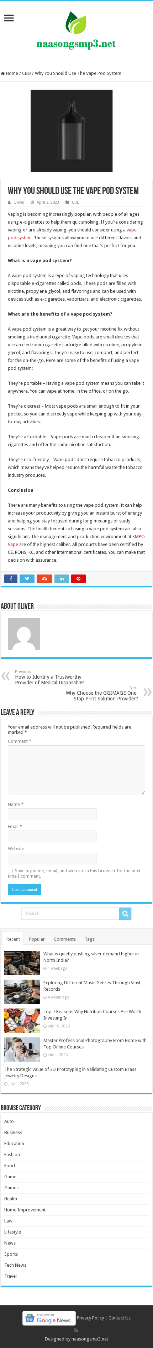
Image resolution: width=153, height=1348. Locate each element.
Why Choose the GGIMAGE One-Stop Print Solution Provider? (102, 693)
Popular (37, 939)
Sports (11, 1254)
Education (14, 1143)
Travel (10, 1276)
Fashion (12, 1154)
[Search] (125, 914)
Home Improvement (25, 1209)
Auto (9, 1121)
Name (15, 804)
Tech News (15, 1265)
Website (16, 848)
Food (9, 1165)
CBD (26, 73)
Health (10, 1198)
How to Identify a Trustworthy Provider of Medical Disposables (49, 677)
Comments (65, 939)
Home (11, 73)
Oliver (19, 202)
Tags (90, 939)
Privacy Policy (90, 1318)
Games (11, 1187)
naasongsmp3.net (90, 1339)
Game (10, 1176)
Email (15, 826)
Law (8, 1221)
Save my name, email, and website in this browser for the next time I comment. (74, 873)
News (10, 1243)
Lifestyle (12, 1232)
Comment (19, 741)
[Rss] (76, 1330)
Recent (13, 939)
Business (13, 1132)
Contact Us (120, 1318)
